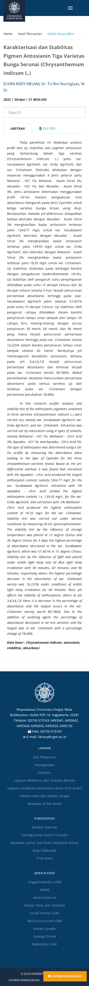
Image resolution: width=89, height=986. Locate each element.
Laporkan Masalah (66, 976)
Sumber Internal (44, 827)
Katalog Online (44, 936)
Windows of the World (44, 803)
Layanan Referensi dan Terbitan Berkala (44, 780)
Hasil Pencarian (30, 34)
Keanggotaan (44, 765)
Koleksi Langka (44, 928)
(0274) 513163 (50, 731)
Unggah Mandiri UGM (44, 882)
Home (7, 34)
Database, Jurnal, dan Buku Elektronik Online (44, 843)
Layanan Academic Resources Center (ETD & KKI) (45, 788)
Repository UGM (44, 944)
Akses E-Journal (44, 897)
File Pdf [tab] (48, 128)
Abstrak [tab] (17, 128)
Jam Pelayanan (44, 757)
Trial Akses (44, 858)
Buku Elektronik (44, 850)
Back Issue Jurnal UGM (44, 921)
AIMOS (44, 890)
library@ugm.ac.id (52, 737)
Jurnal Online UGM (44, 913)
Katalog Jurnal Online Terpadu (44, 835)
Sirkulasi (44, 772)
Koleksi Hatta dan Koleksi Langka (45, 796)
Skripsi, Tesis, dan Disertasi (44, 905)
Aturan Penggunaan (24, 980)
